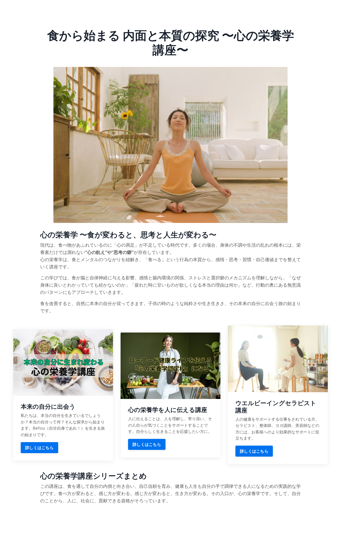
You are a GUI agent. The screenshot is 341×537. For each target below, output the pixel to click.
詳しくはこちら (39, 447)
